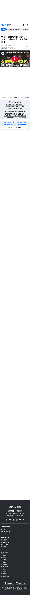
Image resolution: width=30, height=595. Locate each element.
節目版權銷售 (4, 567)
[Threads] (13, 519)
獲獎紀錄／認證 (5, 576)
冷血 (21, 97)
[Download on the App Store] (9, 582)
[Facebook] (6, 519)
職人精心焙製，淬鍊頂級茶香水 (15, 107)
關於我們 (3, 529)
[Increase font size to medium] (20, 25)
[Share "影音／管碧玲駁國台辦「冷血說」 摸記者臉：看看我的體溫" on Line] (23, 25)
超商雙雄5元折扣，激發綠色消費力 (15, 114)
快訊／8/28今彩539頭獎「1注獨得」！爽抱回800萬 (17, 29)
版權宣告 (3, 547)
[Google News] (23, 519)
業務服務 (3, 571)
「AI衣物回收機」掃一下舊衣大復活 (15, 118)
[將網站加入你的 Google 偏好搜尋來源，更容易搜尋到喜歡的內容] (15, 127)
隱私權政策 (4, 540)
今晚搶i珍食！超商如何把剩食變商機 (15, 116)
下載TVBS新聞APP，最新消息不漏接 (15, 122)
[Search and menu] (27, 25)
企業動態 (3, 557)
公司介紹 (3, 555)
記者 (3, 97)
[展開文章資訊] (27, 46)
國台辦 (9, 97)
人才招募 (3, 560)
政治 (6, 33)
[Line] (10, 519)
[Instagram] (16, 519)
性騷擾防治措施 (5, 542)
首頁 (2, 33)
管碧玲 (15, 97)
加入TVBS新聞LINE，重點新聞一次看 (15, 124)
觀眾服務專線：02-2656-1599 (15, 515)
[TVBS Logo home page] (6, 25)
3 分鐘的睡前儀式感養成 (15, 109)
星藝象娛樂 (4, 564)
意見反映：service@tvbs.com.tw (15, 513)
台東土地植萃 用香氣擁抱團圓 (15, 105)
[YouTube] (20, 519)
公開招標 (3, 569)
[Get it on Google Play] (20, 582)
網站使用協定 (4, 544)
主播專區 (3, 562)
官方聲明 (3, 574)
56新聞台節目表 (5, 531)
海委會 (27, 97)
